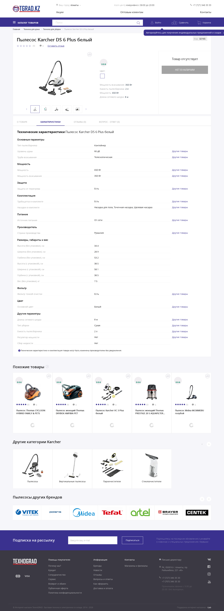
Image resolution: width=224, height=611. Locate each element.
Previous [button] (26, 109)
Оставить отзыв (56, 45)
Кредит (52, 570)
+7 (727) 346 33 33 (202, 5)
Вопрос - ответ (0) (109, 121)
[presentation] (209, 444)
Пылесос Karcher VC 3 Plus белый (110, 412)
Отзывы (97, 574)
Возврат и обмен (57, 583)
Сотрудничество (57, 574)
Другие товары (180, 151)
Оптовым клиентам (131, 12)
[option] (56, 77)
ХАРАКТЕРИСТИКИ (50, 121)
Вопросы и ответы (103, 579)
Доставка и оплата (103, 588)
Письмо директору (171, 559)
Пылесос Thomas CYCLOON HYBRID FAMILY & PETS (30, 412)
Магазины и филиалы (136, 565)
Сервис (52, 579)
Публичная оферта (58, 588)
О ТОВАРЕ (22, 121)
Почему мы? (54, 565)
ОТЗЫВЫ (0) (80, 121)
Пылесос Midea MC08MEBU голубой (189, 412)
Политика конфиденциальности (65, 592)
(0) (34, 46)
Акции (60, 12)
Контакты (205, 12)
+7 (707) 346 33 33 (171, 581)
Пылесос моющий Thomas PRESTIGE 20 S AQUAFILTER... (150, 412)
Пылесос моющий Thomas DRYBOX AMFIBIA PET (70, 412)
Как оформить (100, 583)
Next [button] (86, 109)
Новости (97, 570)
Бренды (97, 565)
